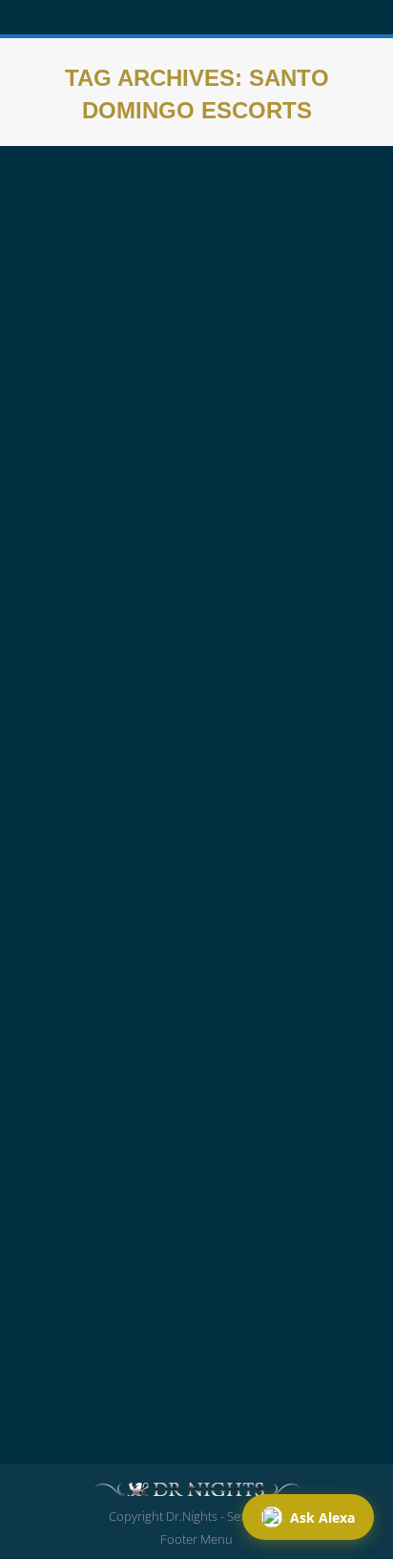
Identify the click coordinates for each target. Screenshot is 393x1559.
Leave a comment (274, 536)
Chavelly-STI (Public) (127, 1094)
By (84, 536)
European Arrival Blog (103, 514)
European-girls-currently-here (252, 514)
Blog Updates (80, 1128)
